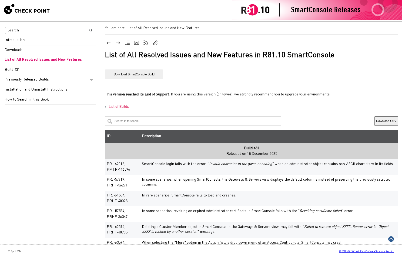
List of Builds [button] (119, 107)
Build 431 (12, 70)
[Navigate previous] (108, 42)
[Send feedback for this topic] (136, 42)
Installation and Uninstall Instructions (36, 89)
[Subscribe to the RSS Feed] (146, 42)
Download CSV (386, 121)
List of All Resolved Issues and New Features (43, 60)
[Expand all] (127, 42)
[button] (91, 30)
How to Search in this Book (27, 99)
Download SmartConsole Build (134, 74)
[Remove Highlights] (155, 42)
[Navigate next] (118, 42)
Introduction (15, 40)
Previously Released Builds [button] (27, 79)
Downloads (14, 50)
